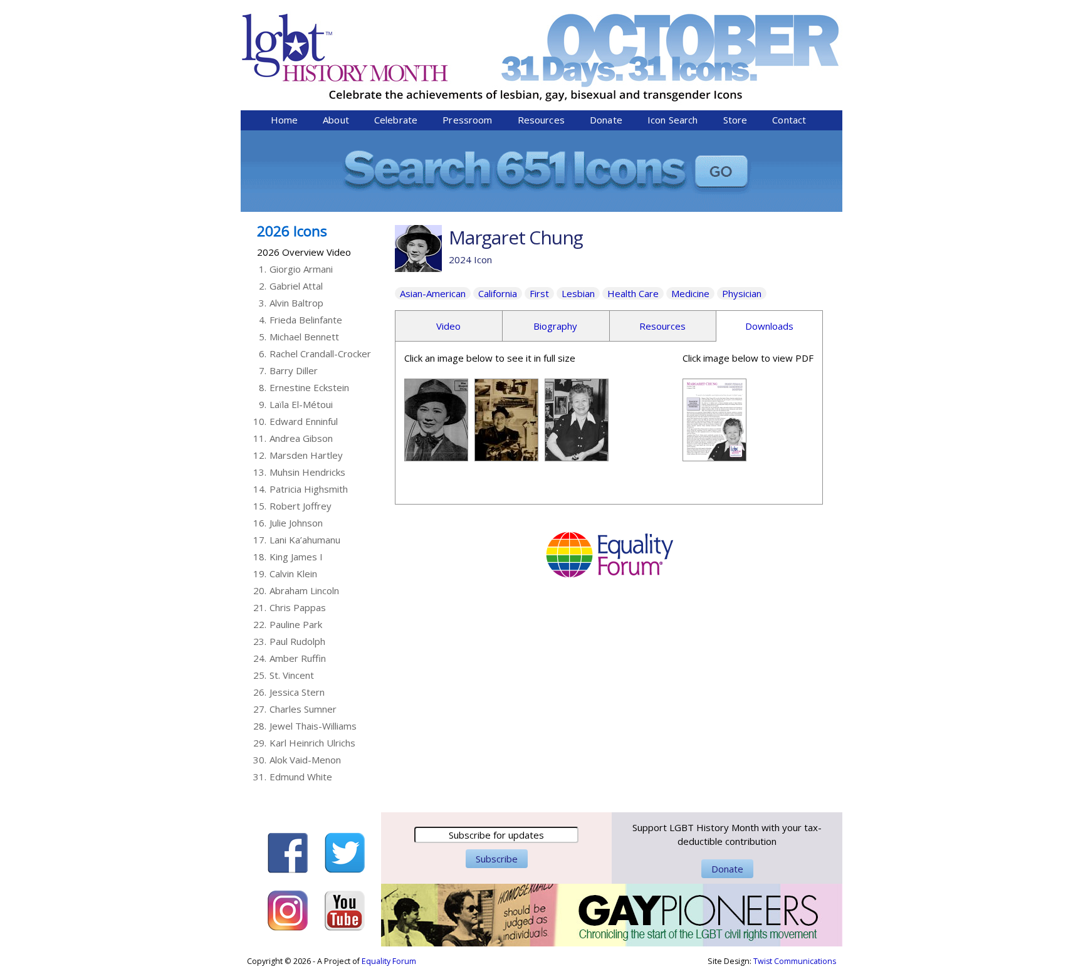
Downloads (769, 326)
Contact (789, 119)
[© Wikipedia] (436, 454)
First (539, 293)
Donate (606, 119)
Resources (541, 119)
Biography (555, 326)
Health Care (633, 293)
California (497, 293)
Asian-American (433, 293)
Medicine (690, 293)
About (336, 119)
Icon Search (672, 119)
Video (448, 326)
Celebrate (395, 119)
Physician (741, 293)
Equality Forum (389, 961)
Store (735, 119)
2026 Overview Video (304, 252)
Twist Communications (794, 961)
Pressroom (467, 119)
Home (284, 119)
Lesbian (578, 293)
